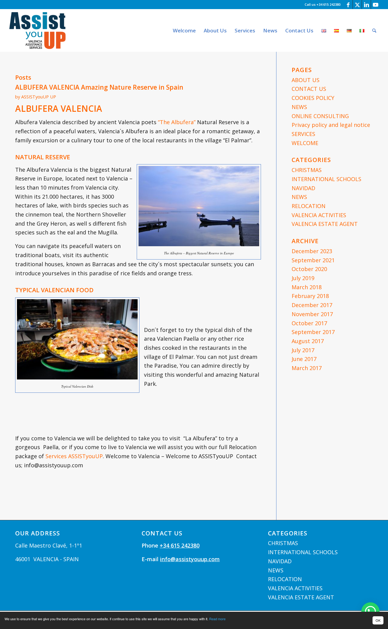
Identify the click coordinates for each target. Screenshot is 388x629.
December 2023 (312, 251)
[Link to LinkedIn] (366, 4)
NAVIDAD (303, 188)
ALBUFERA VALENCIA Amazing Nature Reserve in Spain (99, 87)
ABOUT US (305, 80)
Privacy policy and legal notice (331, 124)
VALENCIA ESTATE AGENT (325, 223)
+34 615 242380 (179, 545)
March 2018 (307, 287)
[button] (370, 611)
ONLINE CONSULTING (320, 116)
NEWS (299, 107)
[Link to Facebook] (348, 4)
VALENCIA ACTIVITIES (319, 215)
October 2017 (309, 323)
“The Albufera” (177, 122)
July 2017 (303, 350)
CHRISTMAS (307, 170)
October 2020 (309, 269)
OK (378, 620)
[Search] (374, 30)
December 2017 (312, 305)
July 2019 (303, 278)
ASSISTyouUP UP (38, 97)
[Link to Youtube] (375, 4)
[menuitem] (184, 30)
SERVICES (303, 133)
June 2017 (304, 359)
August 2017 (308, 341)
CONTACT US (309, 88)
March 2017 (307, 368)
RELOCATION (309, 206)
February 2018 (310, 296)
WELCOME (305, 143)
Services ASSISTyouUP (74, 456)
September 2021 (313, 260)
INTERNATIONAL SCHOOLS (326, 179)
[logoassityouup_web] (37, 30)
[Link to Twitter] (357, 4)
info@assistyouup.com (190, 559)
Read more (217, 618)
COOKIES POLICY (313, 97)
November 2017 (312, 314)
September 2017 (313, 332)
